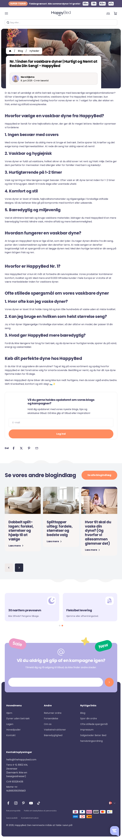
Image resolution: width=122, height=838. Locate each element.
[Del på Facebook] (14, 448)
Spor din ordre (88, 718)
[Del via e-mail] (37, 448)
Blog (20, 51)
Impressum (86, 729)
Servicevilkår (12, 818)
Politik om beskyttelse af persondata (40, 810)
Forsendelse (51, 718)
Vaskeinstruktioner (55, 729)
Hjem (9, 713)
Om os (47, 724)
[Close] (114, 22)
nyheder (34, 51)
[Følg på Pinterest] (23, 803)
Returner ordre (52, 713)
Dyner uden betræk (18, 718)
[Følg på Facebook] (8, 803)
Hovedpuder (13, 729)
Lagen (9, 724)
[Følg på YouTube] (31, 803)
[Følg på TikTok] (39, 803)
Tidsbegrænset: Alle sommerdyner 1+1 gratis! (45, 3)
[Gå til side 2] (19, 567)
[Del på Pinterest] (29, 448)
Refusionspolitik (13, 810)
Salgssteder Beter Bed (93, 735)
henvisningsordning (91, 741)
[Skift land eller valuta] (112, 803)
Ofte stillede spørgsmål (94, 724)
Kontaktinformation (30, 818)
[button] (59, 625)
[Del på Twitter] (21, 448)
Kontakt (11, 735)
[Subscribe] (109, 682)
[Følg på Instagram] (16, 803)
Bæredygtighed (53, 735)
